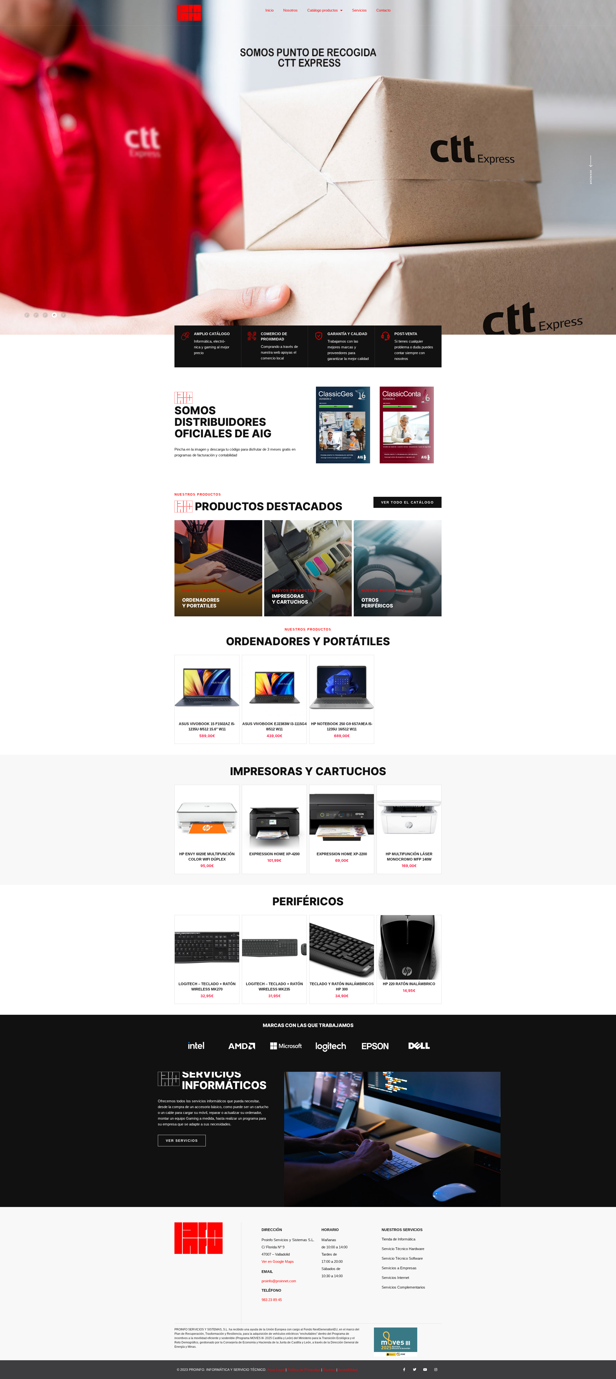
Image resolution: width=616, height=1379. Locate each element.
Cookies (329, 1370)
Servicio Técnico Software (402, 1258)
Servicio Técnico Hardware (403, 1249)
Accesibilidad (348, 1370)
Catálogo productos (322, 10)
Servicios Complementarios (403, 1287)
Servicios (359, 10)
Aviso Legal (276, 1370)
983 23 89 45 (272, 1300)
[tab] (27, 315)
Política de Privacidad (304, 1370)
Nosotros (290, 10)
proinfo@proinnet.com (279, 1281)
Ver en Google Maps (278, 1261)
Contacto (383, 10)
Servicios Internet (395, 1278)
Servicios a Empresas (399, 1268)
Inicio (269, 10)
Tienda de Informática (398, 1239)
